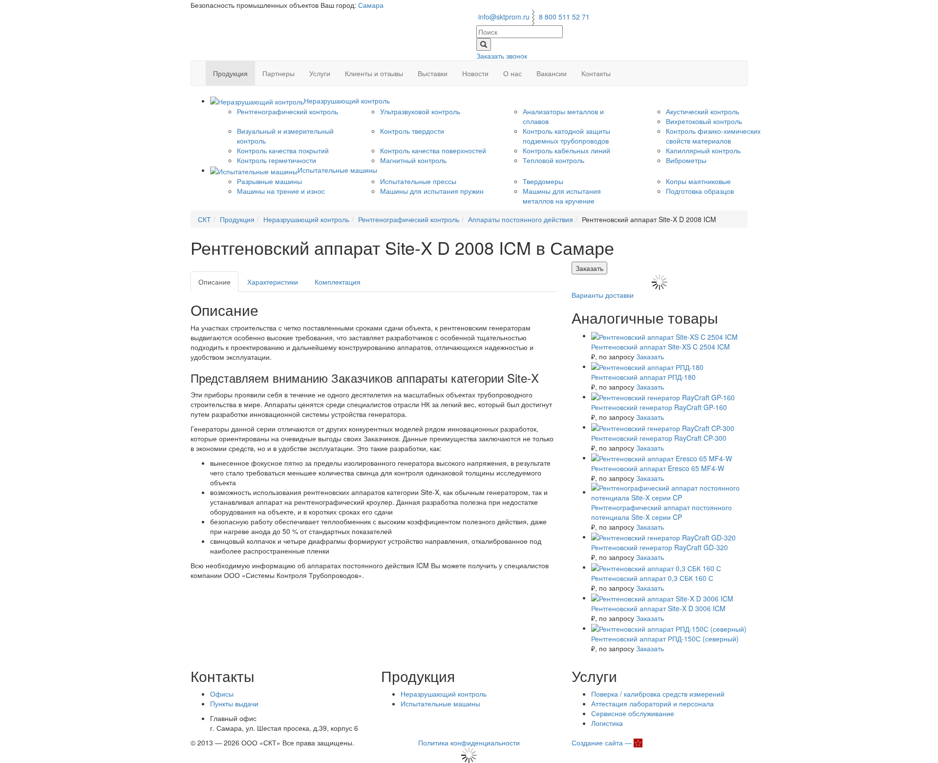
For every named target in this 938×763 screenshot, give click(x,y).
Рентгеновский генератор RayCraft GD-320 (659, 547)
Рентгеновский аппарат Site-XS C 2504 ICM (660, 346)
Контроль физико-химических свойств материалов (713, 135)
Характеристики (272, 282)
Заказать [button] (589, 268)
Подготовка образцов (700, 191)
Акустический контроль (702, 111)
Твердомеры (543, 181)
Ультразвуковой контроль (420, 111)
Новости (475, 73)
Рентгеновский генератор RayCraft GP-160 (659, 407)
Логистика (607, 723)
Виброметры (686, 160)
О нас (512, 73)
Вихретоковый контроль (704, 121)
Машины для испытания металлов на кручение (562, 196)
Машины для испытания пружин (432, 191)
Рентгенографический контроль (287, 111)
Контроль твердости (412, 131)
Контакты (596, 73)
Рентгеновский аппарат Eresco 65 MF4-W (657, 468)
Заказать (650, 356)
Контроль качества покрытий (283, 150)
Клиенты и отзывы (374, 73)
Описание (214, 282)
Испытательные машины (440, 703)
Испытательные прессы (418, 181)
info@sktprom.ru (504, 16)
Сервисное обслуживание (632, 713)
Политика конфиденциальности (469, 742)
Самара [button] (371, 5)
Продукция (230, 73)
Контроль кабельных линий (566, 150)
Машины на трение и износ (281, 191)
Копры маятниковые (698, 181)
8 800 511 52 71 (564, 16)
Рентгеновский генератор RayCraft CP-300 (658, 438)
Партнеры (278, 73)
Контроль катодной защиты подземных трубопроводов (566, 135)
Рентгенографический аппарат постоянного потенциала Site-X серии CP (661, 512)
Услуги (319, 73)
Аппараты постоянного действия (520, 219)
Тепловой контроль (553, 160)
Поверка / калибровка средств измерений (658, 694)
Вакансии (551, 73)
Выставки (433, 73)
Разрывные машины (269, 181)
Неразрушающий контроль (306, 219)
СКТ (204, 219)
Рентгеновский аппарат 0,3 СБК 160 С (652, 578)
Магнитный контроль (413, 160)
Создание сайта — (603, 742)
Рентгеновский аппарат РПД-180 (643, 377)
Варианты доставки (603, 295)
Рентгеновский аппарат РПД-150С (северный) (665, 638)
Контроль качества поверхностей (433, 150)
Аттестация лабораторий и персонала (652, 703)
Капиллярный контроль (703, 150)
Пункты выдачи (234, 703)
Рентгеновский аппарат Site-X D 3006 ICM (658, 608)
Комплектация (338, 282)
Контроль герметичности (276, 160)
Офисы (222, 694)
